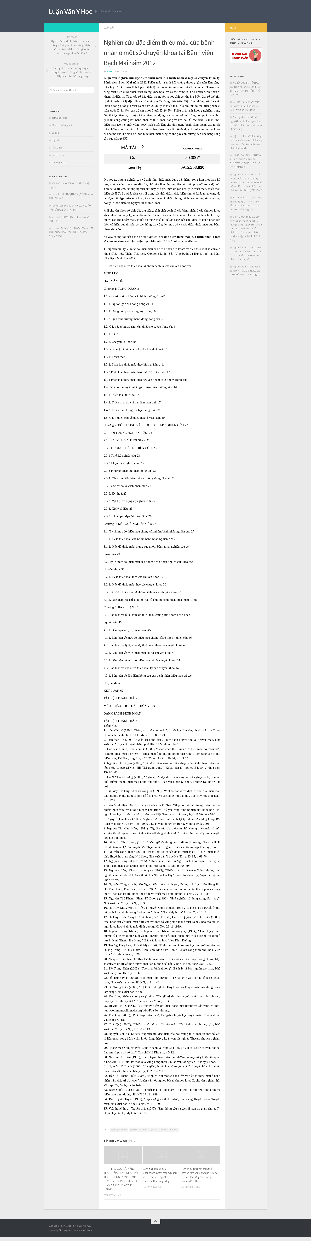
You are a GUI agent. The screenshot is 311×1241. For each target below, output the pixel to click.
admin (110, 71)
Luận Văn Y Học (70, 11)
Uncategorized (59, 162)
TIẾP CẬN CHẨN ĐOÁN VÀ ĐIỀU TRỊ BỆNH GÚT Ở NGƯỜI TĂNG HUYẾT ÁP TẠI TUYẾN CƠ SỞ (71, 232)
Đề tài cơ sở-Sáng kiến (62, 125)
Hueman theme (85, 1230)
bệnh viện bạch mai (119, 1129)
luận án (55, 132)
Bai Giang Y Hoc (59, 117)
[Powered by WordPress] (60, 1230)
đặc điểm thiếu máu (138, 1129)
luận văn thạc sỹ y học (158, 1129)
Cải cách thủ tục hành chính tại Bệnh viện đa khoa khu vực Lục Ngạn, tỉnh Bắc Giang (245, 105)
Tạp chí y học (58, 155)
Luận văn (109, 27)
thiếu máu (174, 1129)
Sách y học (57, 147)
